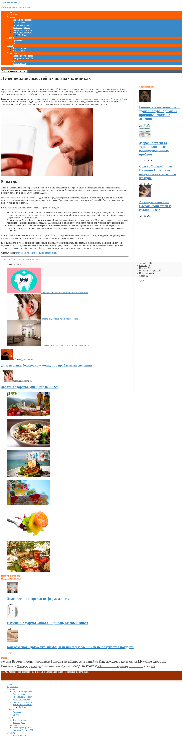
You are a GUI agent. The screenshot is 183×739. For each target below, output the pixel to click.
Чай (99, 666)
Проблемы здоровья (22, 25)
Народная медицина (22, 30)
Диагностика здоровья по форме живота (38, 599)
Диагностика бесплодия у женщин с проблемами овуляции (46, 365)
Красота (11, 61)
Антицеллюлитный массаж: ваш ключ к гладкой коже (155, 206)
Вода (47, 661)
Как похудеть (109, 661)
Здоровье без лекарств (12, 2)
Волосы (56, 661)
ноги (147, 666)
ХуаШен (22, 35)
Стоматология (50, 666)
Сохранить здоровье (22, 20)
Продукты (18, 40)
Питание (11, 38)
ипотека (114, 667)
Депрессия (16, 259)
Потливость (8, 666)
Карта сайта (12, 14)
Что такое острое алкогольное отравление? (36, 253)
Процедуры (35, 666)
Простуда (22, 666)
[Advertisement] (87, 412)
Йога (95, 661)
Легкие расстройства (23, 56)
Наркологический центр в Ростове (18, 197)
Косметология (19, 63)
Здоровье (11, 17)
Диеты (16, 43)
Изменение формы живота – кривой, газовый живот (47, 623)
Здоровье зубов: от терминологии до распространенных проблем (154, 148)
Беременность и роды (28, 661)
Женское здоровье (21, 27)
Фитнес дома (19, 50)
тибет (153, 667)
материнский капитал (136, 667)
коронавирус (122, 666)
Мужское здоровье (31, 259)
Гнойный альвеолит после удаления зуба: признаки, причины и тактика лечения (159, 113)
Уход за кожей (84, 666)
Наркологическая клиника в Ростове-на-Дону (104, 99)
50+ (3, 661)
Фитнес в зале (19, 48)
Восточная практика (22, 32)
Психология (13, 53)
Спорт (10, 45)
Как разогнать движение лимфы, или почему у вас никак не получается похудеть (70, 647)
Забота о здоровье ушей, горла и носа (29, 387)
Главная (11, 12)
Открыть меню (8, 68)
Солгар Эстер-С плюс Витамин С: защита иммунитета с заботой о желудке (157, 172)
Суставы (66, 666)
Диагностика (19, 22)
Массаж (133, 661)
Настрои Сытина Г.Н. (23, 58)
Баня (8, 661)
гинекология (106, 667)
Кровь (124, 661)
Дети (89, 661)
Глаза (65, 661)
